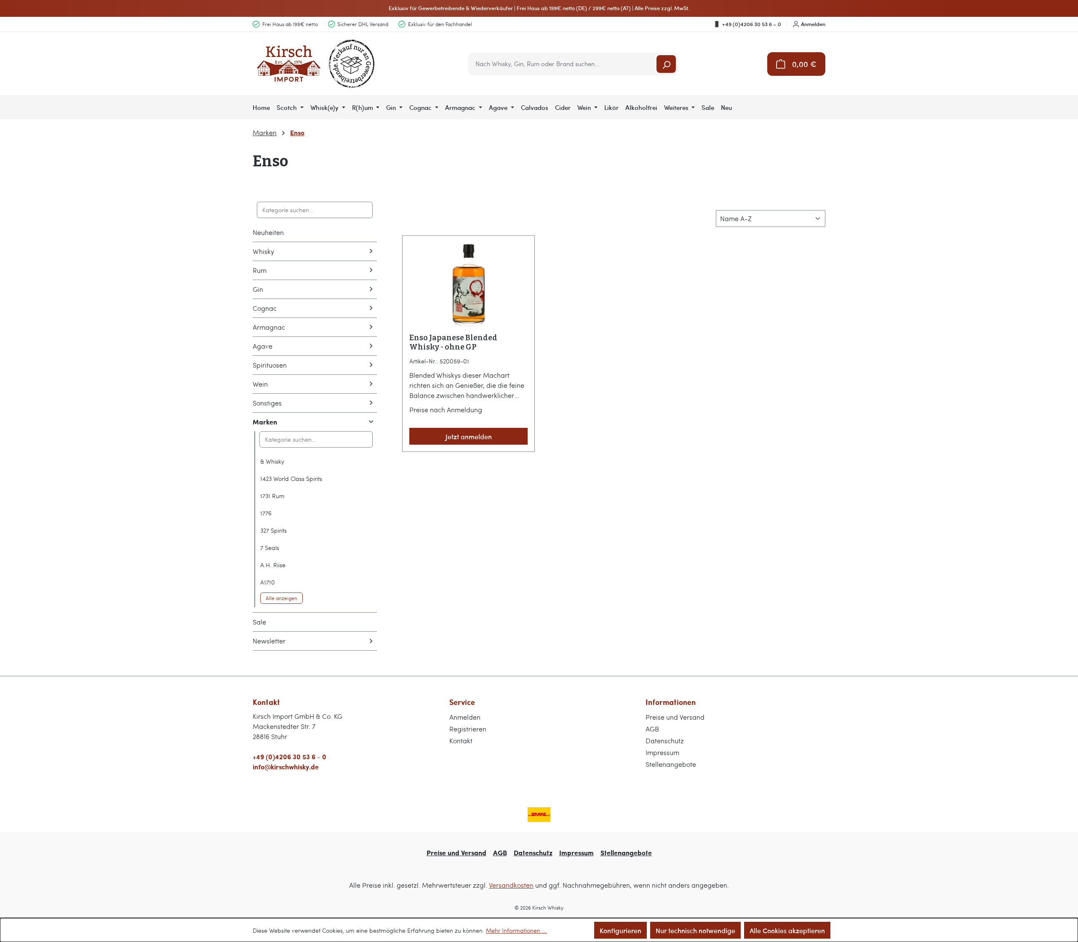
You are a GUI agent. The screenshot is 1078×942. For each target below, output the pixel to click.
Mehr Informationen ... (516, 930)
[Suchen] (666, 64)
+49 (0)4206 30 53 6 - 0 (289, 756)
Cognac (265, 308)
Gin (258, 289)
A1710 (267, 582)
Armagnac (269, 327)
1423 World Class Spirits (291, 479)
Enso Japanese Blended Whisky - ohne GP (453, 342)
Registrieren (467, 728)
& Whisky (272, 461)
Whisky (263, 251)
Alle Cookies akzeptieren (787, 930)
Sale (259, 621)
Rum (260, 270)
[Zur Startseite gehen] (316, 63)
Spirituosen (270, 364)
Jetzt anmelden (469, 436)
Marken (265, 422)
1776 (266, 513)
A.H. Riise (273, 565)
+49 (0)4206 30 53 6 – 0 (751, 24)
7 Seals (269, 548)
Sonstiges (267, 402)
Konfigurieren (620, 930)
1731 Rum (272, 496)
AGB (652, 728)
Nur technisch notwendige (695, 930)
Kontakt (460, 740)
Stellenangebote (671, 764)
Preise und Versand (675, 717)
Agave (262, 346)
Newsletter (269, 640)
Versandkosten (511, 885)
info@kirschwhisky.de (286, 766)
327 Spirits (273, 530)
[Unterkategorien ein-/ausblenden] (371, 251)
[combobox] (563, 64)
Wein (260, 383)
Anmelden (813, 24)
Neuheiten (268, 232)
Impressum (662, 752)
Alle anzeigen (281, 598)
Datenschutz (665, 740)
